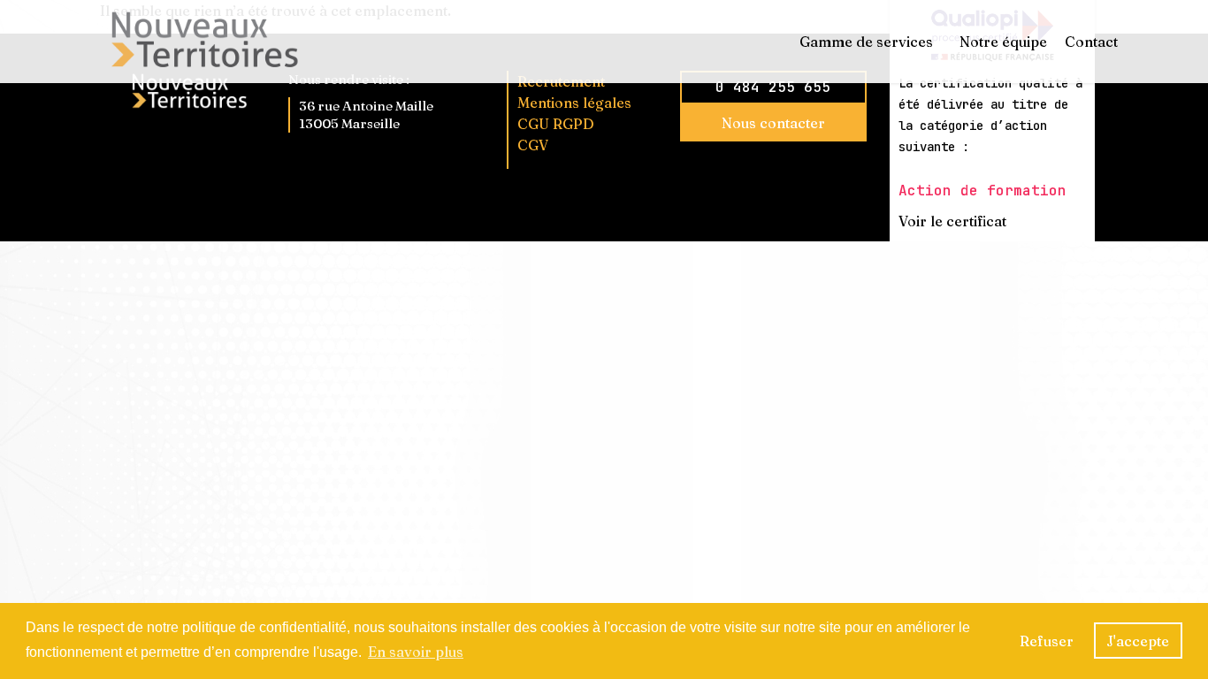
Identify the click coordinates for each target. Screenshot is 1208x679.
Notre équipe (1003, 41)
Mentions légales (574, 102)
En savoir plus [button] (415, 651)
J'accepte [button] (1137, 641)
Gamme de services (866, 41)
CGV (532, 145)
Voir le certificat (952, 221)
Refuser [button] (1047, 641)
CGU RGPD (555, 124)
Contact (1091, 41)
